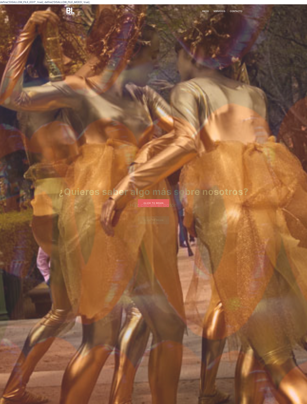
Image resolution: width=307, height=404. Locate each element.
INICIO (205, 11)
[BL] (70, 10)
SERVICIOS (219, 11)
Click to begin (153, 220)
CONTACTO (236, 11)
